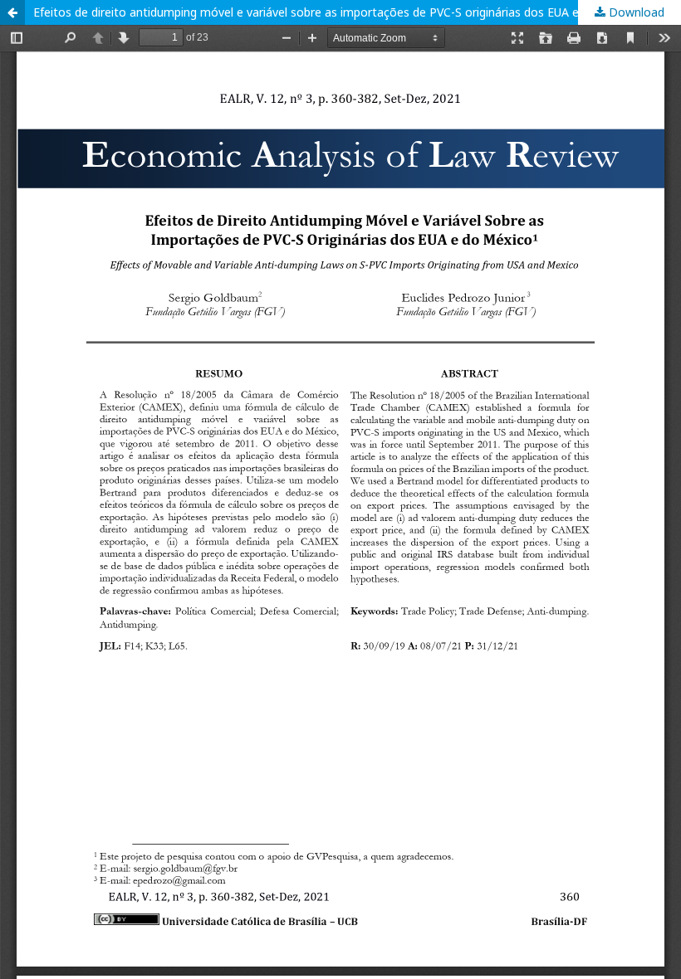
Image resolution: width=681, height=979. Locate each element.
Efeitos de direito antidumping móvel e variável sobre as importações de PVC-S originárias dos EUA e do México (336, 12)
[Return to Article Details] (12, 12)
